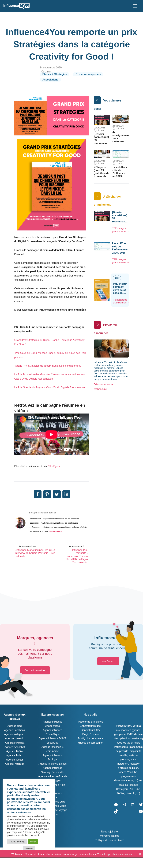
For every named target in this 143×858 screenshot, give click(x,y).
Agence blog (14, 725)
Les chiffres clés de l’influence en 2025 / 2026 (119, 173)
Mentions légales (109, 835)
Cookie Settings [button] (17, 841)
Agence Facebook (14, 730)
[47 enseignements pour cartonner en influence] (120, 118)
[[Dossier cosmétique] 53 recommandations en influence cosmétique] (102, 119)
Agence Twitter (14, 759)
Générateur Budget (90, 725)
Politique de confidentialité (109, 840)
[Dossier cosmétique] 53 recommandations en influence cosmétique (105, 142)
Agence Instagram (14, 734)
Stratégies (54, 466)
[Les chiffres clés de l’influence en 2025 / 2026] (120, 153)
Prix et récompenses (88, 74)
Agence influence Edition (52, 763)
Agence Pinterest (14, 742)
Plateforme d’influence (90, 721)
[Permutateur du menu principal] (135, 5)
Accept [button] (33, 842)
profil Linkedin (56, 531)
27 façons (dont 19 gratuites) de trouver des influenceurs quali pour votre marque (101, 178)
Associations (50, 79)
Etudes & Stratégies (54, 74)
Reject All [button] (29, 848)
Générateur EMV (90, 730)
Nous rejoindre (109, 831)
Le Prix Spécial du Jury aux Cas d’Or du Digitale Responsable (49, 387)
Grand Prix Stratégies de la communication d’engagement (48, 365)
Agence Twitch (14, 755)
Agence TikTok (14, 751)
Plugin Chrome (90, 734)
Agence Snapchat (15, 747)
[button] (118, 277)
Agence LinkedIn (14, 738)
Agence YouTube (14, 763)
